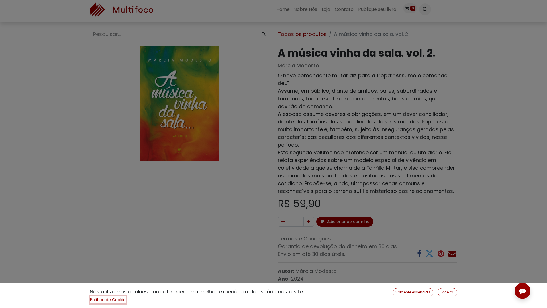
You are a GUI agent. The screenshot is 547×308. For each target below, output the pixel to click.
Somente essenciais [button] (413, 292)
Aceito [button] (447, 292)
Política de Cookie (108, 300)
